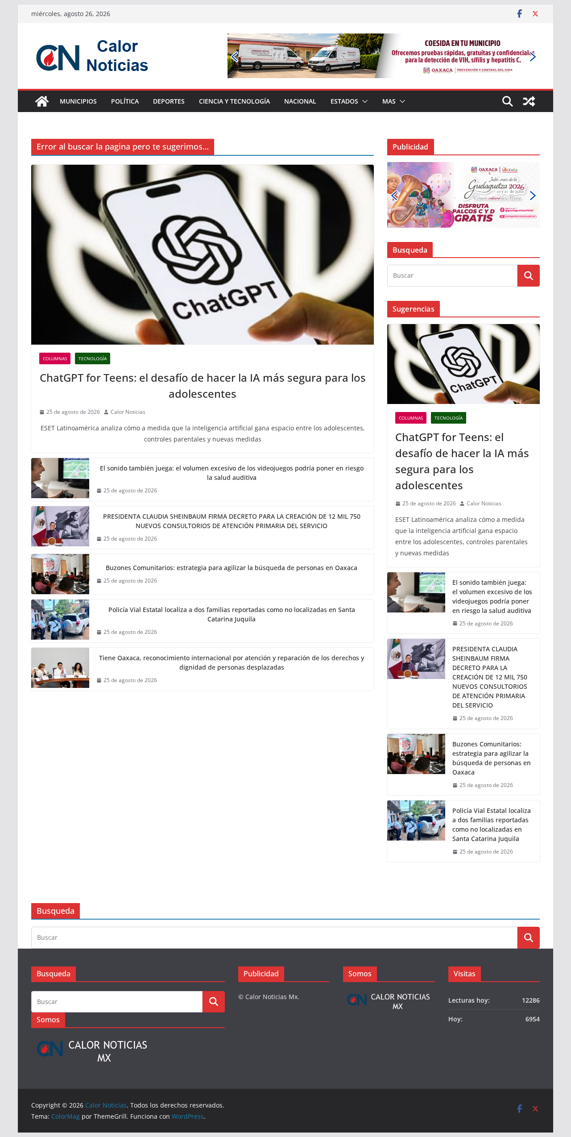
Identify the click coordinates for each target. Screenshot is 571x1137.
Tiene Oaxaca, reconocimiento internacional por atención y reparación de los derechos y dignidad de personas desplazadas (231, 662)
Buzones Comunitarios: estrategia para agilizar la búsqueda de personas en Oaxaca (231, 567)
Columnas (55, 358)
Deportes (169, 101)
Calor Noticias (128, 412)
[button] (363, 101)
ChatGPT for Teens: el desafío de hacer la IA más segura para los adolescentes (203, 385)
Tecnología (93, 358)
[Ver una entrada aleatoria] (529, 101)
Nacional (300, 101)
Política (125, 101)
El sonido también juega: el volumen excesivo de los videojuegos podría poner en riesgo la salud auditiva (232, 473)
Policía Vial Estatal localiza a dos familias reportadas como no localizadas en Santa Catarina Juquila (231, 614)
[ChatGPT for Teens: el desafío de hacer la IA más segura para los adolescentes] (202, 255)
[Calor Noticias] (42, 101)
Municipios (78, 101)
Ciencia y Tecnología (234, 101)
